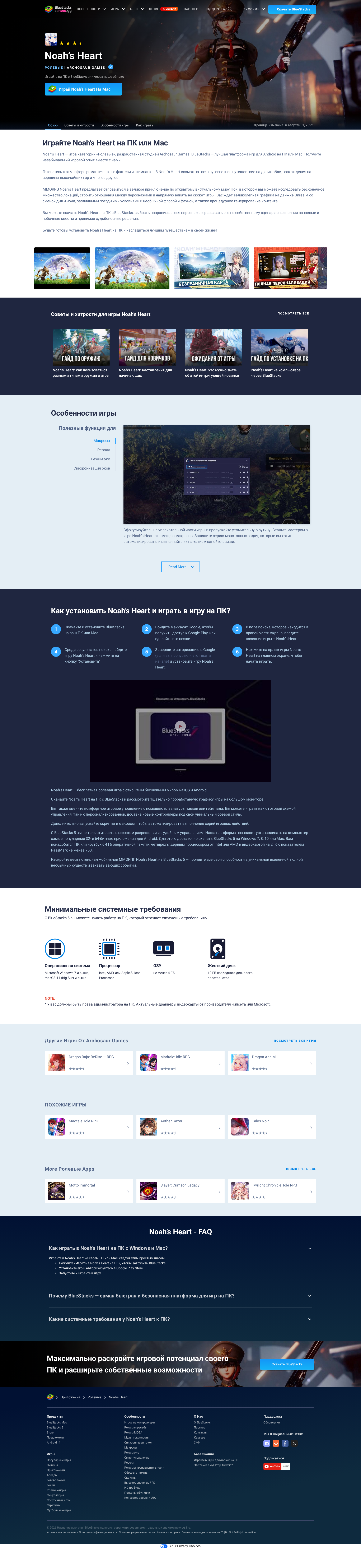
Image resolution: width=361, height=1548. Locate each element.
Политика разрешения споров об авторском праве (149, 1532)
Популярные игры (59, 1460)
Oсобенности (88, 9)
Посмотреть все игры (295, 1040)
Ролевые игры (56, 1490)
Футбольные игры (59, 1510)
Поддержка (215, 9)
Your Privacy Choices (185, 1546)
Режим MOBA (133, 1432)
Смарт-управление (136, 1457)
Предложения (56, 1437)
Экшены (52, 1465)
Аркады (52, 1475)
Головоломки (56, 1480)
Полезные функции (137, 1492)
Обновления (271, 1422)
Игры (115, 9)
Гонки (51, 1485)
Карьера (199, 1437)
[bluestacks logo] (56, 9)
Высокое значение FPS (139, 1482)
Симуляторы (55, 1495)
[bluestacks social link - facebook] (285, 1443)
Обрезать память (136, 1472)
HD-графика (132, 1487)
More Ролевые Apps (69, 1169)
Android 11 (54, 1442)
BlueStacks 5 (55, 1427)
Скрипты (130, 1477)
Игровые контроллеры (139, 1422)
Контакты (200, 1432)
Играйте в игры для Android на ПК (216, 1460)
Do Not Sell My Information (240, 1532)
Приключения (56, 1470)
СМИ (197, 1442)
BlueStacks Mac (57, 1422)
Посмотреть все (293, 313)
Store (162, 9)
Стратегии (53, 1505)
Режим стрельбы (135, 1427)
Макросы (130, 1447)
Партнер (191, 9)
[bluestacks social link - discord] (266, 1443)
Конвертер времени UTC (140, 1497)
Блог (134, 9)
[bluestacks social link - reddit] (276, 1443)
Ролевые (54, 68)
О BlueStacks (202, 1422)
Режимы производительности (144, 1467)
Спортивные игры (59, 1500)
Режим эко (131, 1452)
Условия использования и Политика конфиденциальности (82, 1532)
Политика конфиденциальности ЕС (203, 1532)
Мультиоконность (136, 1437)
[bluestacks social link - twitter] (294, 1443)
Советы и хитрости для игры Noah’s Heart (100, 314)
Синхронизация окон (138, 1442)
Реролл (129, 1462)
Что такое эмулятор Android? (213, 1465)
